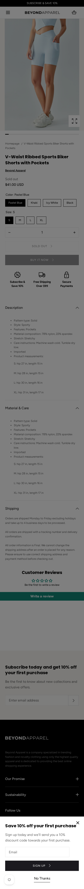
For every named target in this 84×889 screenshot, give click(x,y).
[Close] (42, 444)
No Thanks (42, 878)
